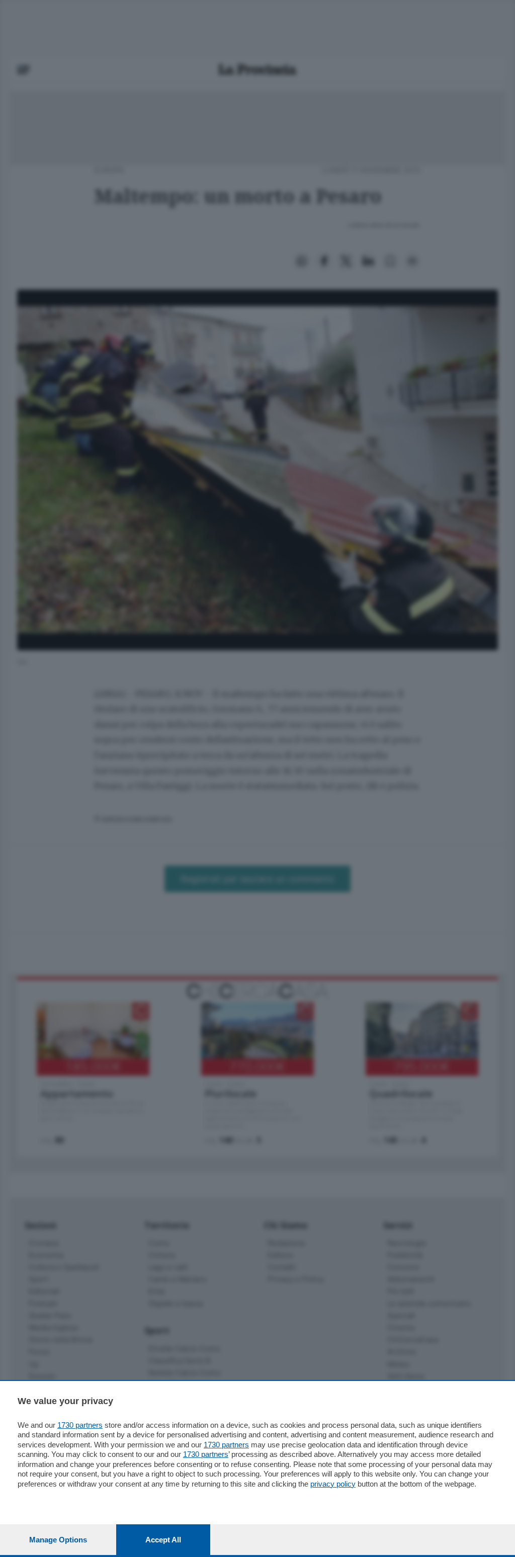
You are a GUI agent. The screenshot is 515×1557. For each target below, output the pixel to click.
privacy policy (333, 1484)
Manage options (58, 1539)
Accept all (163, 1539)
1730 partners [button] (80, 1425)
